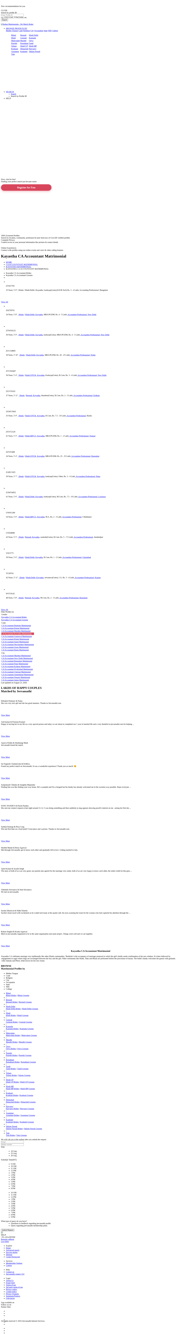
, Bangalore (94, 456)
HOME (9, 262)
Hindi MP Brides (12, 1089)
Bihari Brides (11, 995)
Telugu (14, 46)
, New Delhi (91, 314)
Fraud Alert (10, 1283)
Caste (20, 31)
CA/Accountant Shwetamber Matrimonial (17, 644)
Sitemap (9, 1255)
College (55, 31)
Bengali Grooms (25, 1002)
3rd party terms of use (14, 1287)
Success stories (11, 1252)
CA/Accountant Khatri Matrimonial (15, 639)
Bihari (13, 35)
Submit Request (7, 1230)
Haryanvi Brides (12, 1109)
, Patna (97, 476)
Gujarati (23, 38)
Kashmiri (23, 51)
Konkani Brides (12, 1095)
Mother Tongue (12, 31)
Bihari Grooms (23, 995)
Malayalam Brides (13, 1035)
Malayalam (15, 41)
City (32, 31)
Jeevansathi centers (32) (15, 1274)
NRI (49, 31)
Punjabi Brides (11, 1055)
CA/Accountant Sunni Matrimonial (15, 642)
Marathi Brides (11, 1042)
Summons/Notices (13, 1296)
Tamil (31, 43)
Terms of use (11, 1285)
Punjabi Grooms (25, 1055)
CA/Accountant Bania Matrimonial (15, 650)
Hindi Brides (11, 1015)
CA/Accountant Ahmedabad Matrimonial (17, 675)
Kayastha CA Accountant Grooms (14, 620)
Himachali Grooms (28, 1102)
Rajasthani (24, 43)
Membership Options (14, 1263)
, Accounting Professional (77, 314)
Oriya (31, 41)
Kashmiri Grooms (27, 1122)
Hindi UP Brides (12, 1082)
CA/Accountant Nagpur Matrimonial (15, 677)
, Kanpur (97, 578)
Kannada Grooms (27, 1029)
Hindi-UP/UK (30, 375)
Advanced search (12, 1250)
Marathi (23, 41)
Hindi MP (33, 46)
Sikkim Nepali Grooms (33, 1129)
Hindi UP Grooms (27, 1082)
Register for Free (26, 187)
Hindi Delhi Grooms (30, 1009)
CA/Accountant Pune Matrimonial (14, 664)
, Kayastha (38, 314)
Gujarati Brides (12, 1022)
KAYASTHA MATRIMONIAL (18, 267)
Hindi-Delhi (29, 314)
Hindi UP (24, 46)
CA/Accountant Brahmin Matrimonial (16, 625)
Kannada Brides (12, 1029)
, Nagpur (92, 436)
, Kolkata (96, 395)
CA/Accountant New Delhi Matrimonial (17, 658)
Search (4, 20)
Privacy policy (11, 1289)
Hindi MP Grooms (27, 1089)
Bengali (23, 35)
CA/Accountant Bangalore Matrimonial (16, 661)
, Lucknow (101, 497)
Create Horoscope (13, 1257)
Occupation (38, 31)
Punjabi (14, 43)
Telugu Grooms (24, 1075)
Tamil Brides (11, 1069)
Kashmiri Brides (12, 1122)
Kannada (32, 38)
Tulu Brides (10, 1135)
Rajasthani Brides (13, 1062)
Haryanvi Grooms (27, 1109)
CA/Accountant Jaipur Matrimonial (15, 680)
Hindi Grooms (22, 1015)
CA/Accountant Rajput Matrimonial (15, 628)
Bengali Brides (11, 1002)
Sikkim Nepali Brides (14, 1129)
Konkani (14, 49)
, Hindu (21, 314)
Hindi (13, 38)
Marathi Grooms (25, 1042)
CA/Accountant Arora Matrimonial (15, 647)
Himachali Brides (12, 1102)
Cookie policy (11, 1292)
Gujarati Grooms (25, 1022)
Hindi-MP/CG (30, 436)
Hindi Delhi (33, 35)
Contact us (10, 1272)
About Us (10, 1280)
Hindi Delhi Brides (13, 1009)
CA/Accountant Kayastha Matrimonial (16, 634)
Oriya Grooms (22, 1049)
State (46, 31)
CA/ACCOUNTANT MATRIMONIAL (22, 264)
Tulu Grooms (21, 1135)
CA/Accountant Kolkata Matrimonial (15, 666)
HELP (8, 98)
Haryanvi (32, 49)
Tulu (13, 54)
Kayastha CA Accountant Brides (14, 617)
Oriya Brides (11, 1049)
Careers (9, 1265)
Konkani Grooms (26, 1095)
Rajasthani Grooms (28, 1062)
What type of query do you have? (14, 1221)
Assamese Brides (12, 1115)
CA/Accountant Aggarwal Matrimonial (16, 636)
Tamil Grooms (22, 1069)
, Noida (92, 355)
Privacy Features (12, 1294)
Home (8, 1248)
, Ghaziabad (86, 557)
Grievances (10, 1298)
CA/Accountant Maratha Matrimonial (16, 631)
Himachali (24, 49)
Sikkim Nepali (34, 51)
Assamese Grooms (27, 1115)
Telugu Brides (11, 1075)
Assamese (15, 51)
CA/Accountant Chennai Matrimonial (16, 672)
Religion (26, 31)
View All (4, 302)
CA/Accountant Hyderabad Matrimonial (17, 669)
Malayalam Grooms (29, 1035)
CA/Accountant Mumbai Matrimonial (16, 656)
